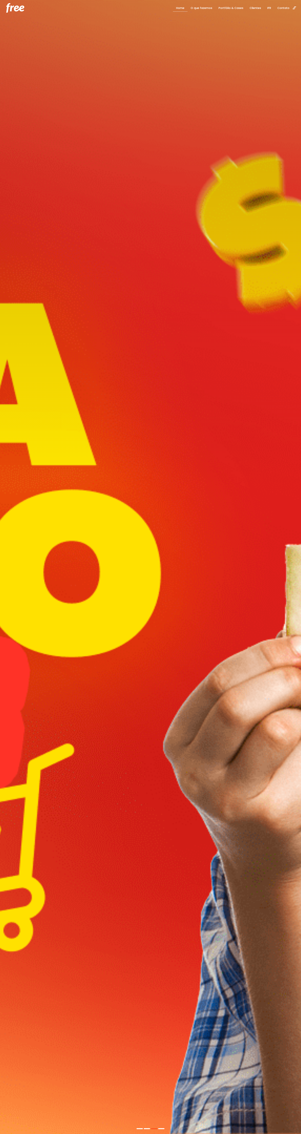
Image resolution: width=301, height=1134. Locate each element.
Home (180, 8)
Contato (283, 8)
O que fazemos (201, 8)
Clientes (255, 8)
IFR (269, 8)
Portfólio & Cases (231, 8)
